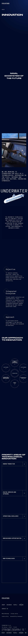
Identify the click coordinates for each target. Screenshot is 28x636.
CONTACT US (5, 608)
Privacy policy (14, 613)
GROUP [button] (3, 604)
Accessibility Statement (16, 616)
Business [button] (8, 632)
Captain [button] (21, 632)
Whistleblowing (5, 613)
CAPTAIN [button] (21, 604)
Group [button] (3, 632)
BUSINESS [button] (9, 604)
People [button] (15, 632)
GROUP (3, 9)
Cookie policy (5, 616)
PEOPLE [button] (15, 604)
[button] (25, 633)
